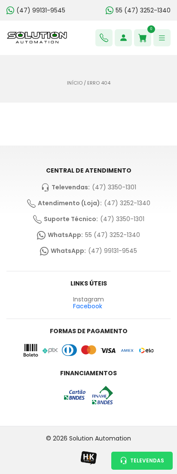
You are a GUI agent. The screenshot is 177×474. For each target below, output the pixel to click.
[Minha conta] (123, 37)
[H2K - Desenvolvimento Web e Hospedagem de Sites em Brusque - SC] (88, 457)
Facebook (87, 306)
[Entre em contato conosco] (104, 37)
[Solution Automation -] (36, 38)
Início (74, 83)
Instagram (88, 299)
